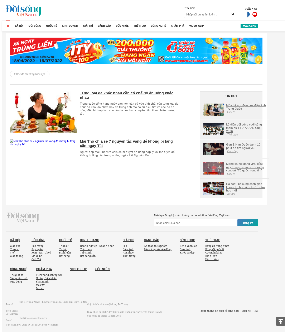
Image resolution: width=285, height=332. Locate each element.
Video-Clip (196, 25)
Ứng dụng (16, 281)
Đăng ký (248, 222)
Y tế (12, 252)
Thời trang (129, 255)
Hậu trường (212, 259)
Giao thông (16, 255)
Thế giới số (16, 274)
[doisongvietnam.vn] (23, 217)
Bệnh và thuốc (188, 245)
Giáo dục (15, 245)
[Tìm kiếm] (233, 14)
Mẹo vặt (40, 284)
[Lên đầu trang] (280, 321)
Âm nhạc (128, 252)
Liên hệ (246, 310)
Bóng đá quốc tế (214, 249)
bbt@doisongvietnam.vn (33, 317)
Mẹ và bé (37, 255)
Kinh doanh (70, 25)
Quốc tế (51, 25)
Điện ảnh (128, 249)
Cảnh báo (104, 25)
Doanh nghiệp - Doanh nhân (97, 245)
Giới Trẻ (36, 259)
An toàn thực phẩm (155, 245)
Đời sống (35, 25)
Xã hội (19, 25)
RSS (256, 310)
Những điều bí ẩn (46, 278)
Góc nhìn (102, 269)
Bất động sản (88, 255)
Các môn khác (213, 252)
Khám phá (177, 25)
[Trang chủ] (8, 25)
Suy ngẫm (37, 249)
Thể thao (140, 25)
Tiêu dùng (86, 249)
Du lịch (40, 288)
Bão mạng (38, 245)
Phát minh (42, 281)
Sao (125, 245)
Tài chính (86, 252)
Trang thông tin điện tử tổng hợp (219, 310)
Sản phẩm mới (19, 278)
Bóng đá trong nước (217, 245)
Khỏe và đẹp (187, 252)
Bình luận (65, 252)
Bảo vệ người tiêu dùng (158, 249)
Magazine (249, 25)
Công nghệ (158, 25)
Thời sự (14, 249)
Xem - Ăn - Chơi (41, 252)
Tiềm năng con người (49, 274)
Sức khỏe (122, 25)
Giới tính (185, 249)
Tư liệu (63, 249)
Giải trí (88, 25)
